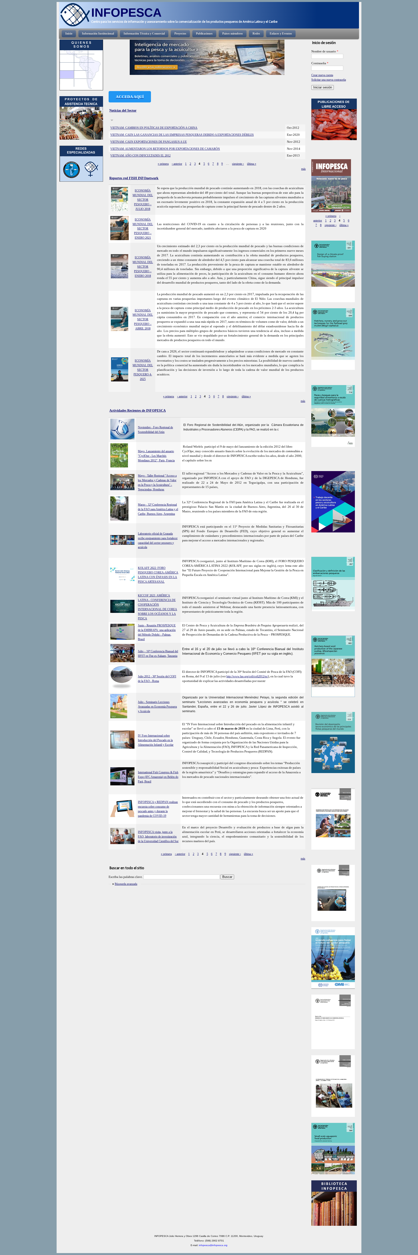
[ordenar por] (111, 120)
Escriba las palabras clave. (126, 877)
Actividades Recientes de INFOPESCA (137, 410)
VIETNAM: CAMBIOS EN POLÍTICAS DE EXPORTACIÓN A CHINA (153, 127)
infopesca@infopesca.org (213, 1245)
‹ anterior (177, 163)
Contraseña (319, 63)
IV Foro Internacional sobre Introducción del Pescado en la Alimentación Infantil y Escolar (155, 740)
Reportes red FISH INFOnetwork (133, 178)
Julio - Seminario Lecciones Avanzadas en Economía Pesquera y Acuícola (157, 706)
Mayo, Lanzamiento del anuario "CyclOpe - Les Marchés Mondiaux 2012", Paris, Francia (156, 456)
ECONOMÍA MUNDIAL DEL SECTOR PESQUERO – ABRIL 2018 (143, 319)
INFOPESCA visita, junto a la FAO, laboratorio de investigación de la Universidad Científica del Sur (158, 836)
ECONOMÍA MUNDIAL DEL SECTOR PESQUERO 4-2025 (143, 370)
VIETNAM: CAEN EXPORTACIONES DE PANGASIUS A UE (148, 141)
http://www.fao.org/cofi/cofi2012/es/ (247, 676)
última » (251, 163)
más (303, 169)
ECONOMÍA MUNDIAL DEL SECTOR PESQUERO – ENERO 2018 (143, 267)
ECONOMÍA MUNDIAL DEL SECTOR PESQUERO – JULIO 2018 (143, 200)
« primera (163, 163)
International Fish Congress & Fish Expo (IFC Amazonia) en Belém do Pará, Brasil (158, 777)
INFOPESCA (126, 12)
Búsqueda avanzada (126, 884)
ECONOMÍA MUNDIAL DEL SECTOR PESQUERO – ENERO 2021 (143, 229)
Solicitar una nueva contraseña (328, 79)
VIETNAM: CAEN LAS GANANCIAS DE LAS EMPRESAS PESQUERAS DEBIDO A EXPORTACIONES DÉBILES (182, 134)
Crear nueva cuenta (322, 75)
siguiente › (238, 163)
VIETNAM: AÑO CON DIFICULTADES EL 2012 (140, 155)
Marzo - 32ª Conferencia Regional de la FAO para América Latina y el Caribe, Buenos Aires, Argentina (158, 509)
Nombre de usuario (324, 51)
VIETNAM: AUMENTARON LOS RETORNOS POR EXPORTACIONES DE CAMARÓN (165, 149)
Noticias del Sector (122, 110)
